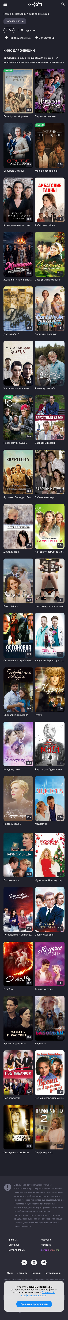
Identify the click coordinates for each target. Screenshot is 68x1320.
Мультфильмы (17, 1249)
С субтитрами (47, 37)
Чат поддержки (53, 1273)
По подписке (28, 30)
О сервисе (22, 1273)
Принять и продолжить (34, 1304)
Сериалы (14, 1244)
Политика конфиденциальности (49, 1280)
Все (11, 30)
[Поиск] (63, 4)
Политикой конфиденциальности (38, 1294)
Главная (8, 13)
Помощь (36, 1273)
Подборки (20, 13)
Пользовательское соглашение (18, 1280)
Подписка (45, 1244)
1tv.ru (10, 1273)
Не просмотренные (20, 37)
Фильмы (13, 1239)
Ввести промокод (49, 1250)
